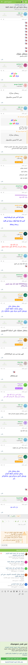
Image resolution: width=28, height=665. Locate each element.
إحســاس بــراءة (21, 569)
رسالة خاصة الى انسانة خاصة (15, 561)
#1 (1, 19)
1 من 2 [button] (18, 516)
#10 (1, 281)
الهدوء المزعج (21, 557)
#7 (1, 214)
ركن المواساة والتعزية (13, 557)
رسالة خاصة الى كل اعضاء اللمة (15, 568)
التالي (13, 516)
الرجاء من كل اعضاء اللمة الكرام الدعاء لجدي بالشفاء (15, 554)
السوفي (22, 563)
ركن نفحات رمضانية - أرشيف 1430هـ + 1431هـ (13, 578)
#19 (1, 465)
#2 (1, 70)
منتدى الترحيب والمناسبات (13, 585)
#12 (1, 327)
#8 (1, 242)
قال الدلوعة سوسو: (22, 131)
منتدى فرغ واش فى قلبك (14, 563)
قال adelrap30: (22, 117)
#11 (1, 303)
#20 (1, 504)
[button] (25, 521)
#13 (1, 348)
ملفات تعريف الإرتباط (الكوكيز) (12, 647)
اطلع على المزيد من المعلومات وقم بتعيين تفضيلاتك (16, 654)
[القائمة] (26, 1)
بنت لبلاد (24, 9)
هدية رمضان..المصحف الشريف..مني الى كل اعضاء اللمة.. (12, 575)
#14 (1, 369)
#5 (1, 166)
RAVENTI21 (21, 585)
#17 (1, 428)
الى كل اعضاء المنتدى (17, 584)
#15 (1, 392)
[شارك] (3, 19)
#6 (1, 192)
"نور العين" (22, 578)
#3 (1, 90)
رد (1, 60)
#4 (1, 113)
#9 (1, 261)
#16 (1, 411)
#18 (1, 445)
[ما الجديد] (1, 1)
